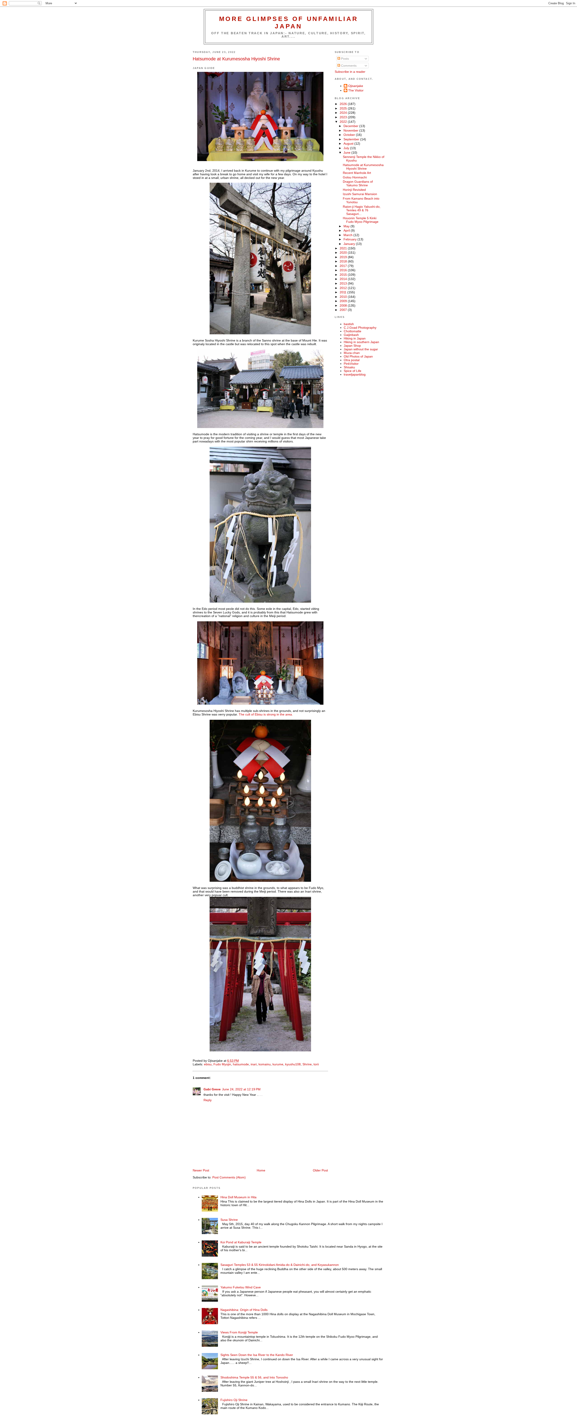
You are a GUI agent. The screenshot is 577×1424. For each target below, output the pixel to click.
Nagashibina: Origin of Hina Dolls (244, 1310)
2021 (344, 248)
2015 (344, 274)
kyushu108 (293, 1064)
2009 (344, 301)
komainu (265, 1064)
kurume (277, 1064)
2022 (344, 121)
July (346, 148)
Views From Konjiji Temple (239, 1332)
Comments (348, 65)
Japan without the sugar (361, 349)
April (347, 230)
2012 (344, 288)
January (349, 244)
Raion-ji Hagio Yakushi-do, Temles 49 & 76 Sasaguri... (361, 210)
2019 (344, 257)
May (346, 226)
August (348, 143)
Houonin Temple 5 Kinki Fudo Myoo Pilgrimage (360, 219)
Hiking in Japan (355, 338)
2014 (344, 279)
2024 (344, 112)
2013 (344, 283)
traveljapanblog (355, 374)
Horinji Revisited (354, 189)
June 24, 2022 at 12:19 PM (241, 1089)
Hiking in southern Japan (361, 342)
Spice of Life (352, 371)
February (350, 239)
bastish (349, 324)
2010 (344, 296)
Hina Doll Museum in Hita (238, 1197)
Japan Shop (352, 345)
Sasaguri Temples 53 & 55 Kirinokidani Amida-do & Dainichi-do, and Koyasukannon (279, 1265)
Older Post (320, 1170)
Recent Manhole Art (357, 173)
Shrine (307, 1064)
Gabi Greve (212, 1089)
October (349, 135)
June (347, 152)
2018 (344, 261)
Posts (344, 58)
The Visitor (356, 90)
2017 (344, 266)
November (351, 130)
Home (261, 1170)
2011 (343, 292)
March (348, 235)
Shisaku (349, 367)
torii (316, 1064)
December (351, 126)
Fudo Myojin (222, 1064)
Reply (208, 1100)
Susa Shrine (229, 1219)
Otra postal (351, 360)
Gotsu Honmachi (355, 177)
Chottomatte (352, 331)
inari (254, 1064)
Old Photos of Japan (358, 356)
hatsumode (241, 1064)
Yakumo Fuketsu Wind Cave (240, 1287)
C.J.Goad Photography (360, 327)
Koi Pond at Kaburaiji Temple (240, 1242)
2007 (344, 310)
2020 (344, 252)
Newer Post (201, 1170)
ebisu (208, 1064)
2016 (344, 270)
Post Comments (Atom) (229, 1177)
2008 (344, 305)
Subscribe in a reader (350, 71)
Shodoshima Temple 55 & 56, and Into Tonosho (254, 1377)
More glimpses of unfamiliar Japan (288, 22)
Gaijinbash (351, 335)
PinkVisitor (351, 363)
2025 (344, 108)
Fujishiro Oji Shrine (233, 1400)
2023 (344, 117)
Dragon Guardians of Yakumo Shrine (358, 183)
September (351, 139)
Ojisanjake (355, 86)
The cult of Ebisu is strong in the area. (266, 714)
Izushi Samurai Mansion (360, 194)
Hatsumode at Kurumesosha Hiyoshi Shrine (236, 58)
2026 (344, 104)
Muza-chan (352, 353)
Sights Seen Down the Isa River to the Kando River (256, 1355)
